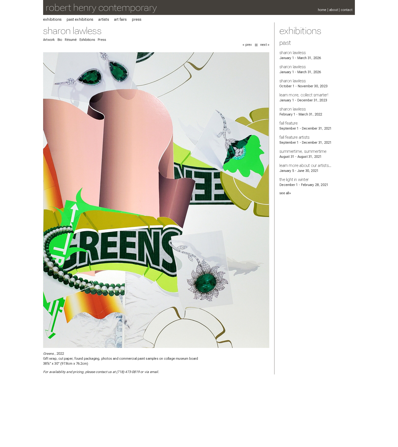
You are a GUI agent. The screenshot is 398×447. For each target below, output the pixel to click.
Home (322, 10)
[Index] (257, 45)
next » (264, 45)
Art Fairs (120, 19)
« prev (247, 45)
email (154, 372)
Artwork (49, 40)
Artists (103, 19)
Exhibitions (52, 19)
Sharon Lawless (72, 30)
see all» (285, 193)
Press (137, 19)
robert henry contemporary (101, 7)
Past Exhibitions (80, 19)
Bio (59, 40)
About (333, 10)
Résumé (71, 40)
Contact (346, 10)
